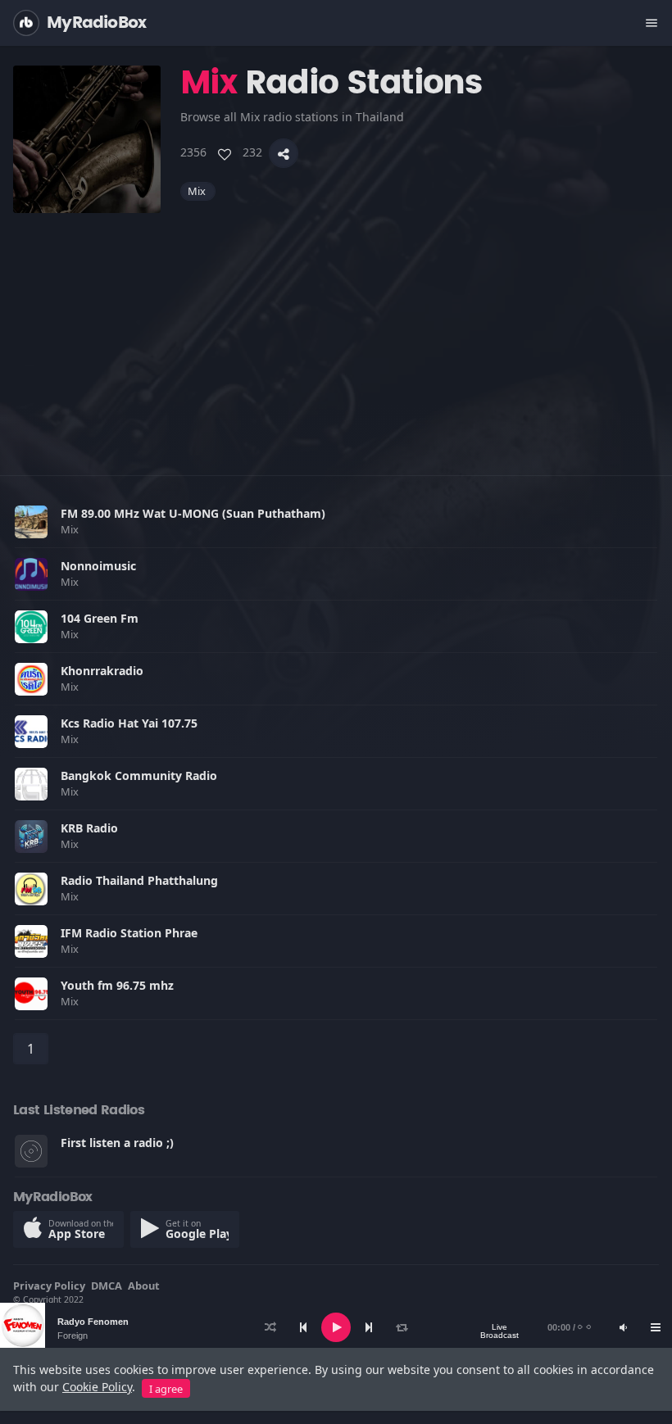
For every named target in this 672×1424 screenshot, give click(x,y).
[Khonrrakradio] (31, 679)
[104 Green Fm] (31, 626)
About (144, 1285)
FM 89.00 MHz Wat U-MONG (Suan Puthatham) (193, 513)
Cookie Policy (97, 1387)
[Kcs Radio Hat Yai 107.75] (31, 731)
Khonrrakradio (102, 670)
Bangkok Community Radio (139, 775)
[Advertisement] (336, 327)
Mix (198, 191)
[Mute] (622, 1327)
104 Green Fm (99, 618)
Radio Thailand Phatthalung (139, 880)
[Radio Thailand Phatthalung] (31, 889)
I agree (166, 1388)
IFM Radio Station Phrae (129, 933)
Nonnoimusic (98, 566)
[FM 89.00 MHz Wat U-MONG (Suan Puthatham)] (31, 522)
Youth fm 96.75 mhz (117, 985)
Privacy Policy (49, 1285)
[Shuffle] (270, 1327)
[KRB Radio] (31, 836)
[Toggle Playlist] (655, 1327)
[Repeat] (401, 1327)
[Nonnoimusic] (31, 574)
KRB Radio (89, 828)
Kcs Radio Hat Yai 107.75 (129, 723)
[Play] (336, 1327)
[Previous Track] (303, 1327)
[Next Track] (368, 1327)
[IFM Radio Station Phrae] (31, 941)
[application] (336, 1327)
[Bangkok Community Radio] (31, 784)
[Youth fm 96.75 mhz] (31, 993)
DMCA (106, 1285)
